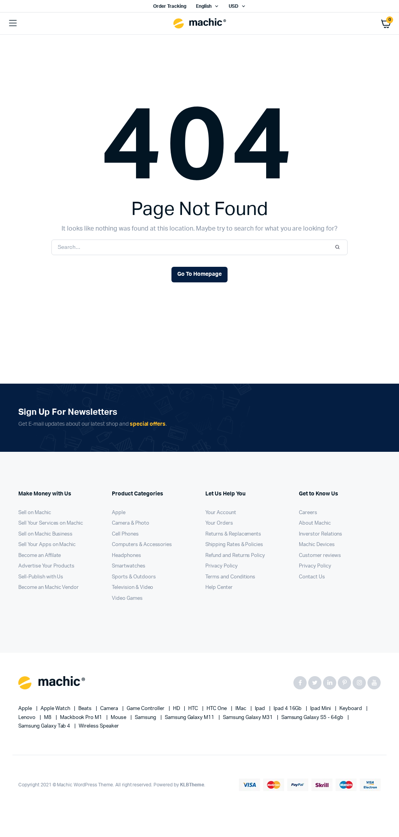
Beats (85, 708)
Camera (109, 708)
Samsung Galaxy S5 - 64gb (312, 717)
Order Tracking (169, 6)
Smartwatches (128, 566)
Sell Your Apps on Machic (47, 544)
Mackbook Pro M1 (82, 717)
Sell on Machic (34, 512)
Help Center (219, 587)
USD (233, 6)
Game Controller (146, 708)
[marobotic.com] (199, 23)
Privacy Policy (221, 566)
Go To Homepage (199, 274)
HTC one (217, 708)
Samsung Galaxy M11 (190, 717)
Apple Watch (56, 708)
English (204, 6)
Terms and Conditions (230, 577)
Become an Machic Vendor (48, 587)
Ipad (260, 708)
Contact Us (312, 577)
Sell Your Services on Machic (50, 523)
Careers (308, 512)
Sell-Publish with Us (40, 577)
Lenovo (27, 717)
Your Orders (219, 523)
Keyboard (351, 708)
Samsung (146, 717)
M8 (48, 717)
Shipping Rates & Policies (234, 544)
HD (177, 708)
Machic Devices (317, 544)
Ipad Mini (321, 708)
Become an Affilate (39, 555)
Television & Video (132, 587)
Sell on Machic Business (45, 534)
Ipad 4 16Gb (288, 708)
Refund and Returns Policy (235, 555)
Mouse (119, 717)
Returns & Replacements (233, 534)
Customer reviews (320, 555)
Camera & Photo (130, 523)
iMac (241, 708)
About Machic (315, 523)
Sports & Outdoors (134, 577)
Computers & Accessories (142, 544)
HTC (193, 708)
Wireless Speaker (99, 726)
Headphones (126, 555)
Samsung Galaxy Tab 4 (44, 726)
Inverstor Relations (320, 534)
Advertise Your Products (46, 566)
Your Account (220, 512)
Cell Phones (125, 534)
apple (25, 708)
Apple (118, 512)
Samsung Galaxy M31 (248, 717)
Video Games (127, 598)
